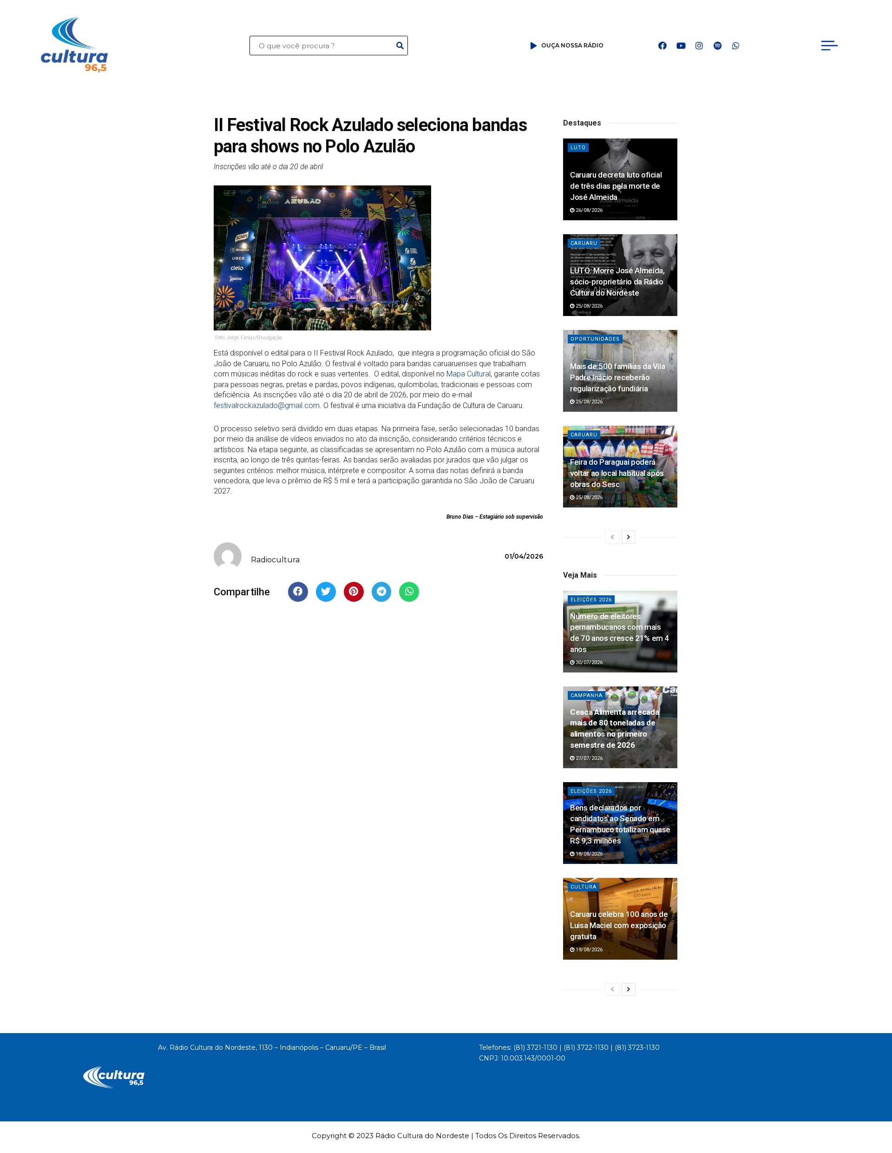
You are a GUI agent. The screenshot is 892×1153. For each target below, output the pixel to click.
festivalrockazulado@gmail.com (267, 405)
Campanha (587, 695)
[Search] (399, 45)
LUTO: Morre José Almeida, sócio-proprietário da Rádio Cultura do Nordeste (617, 281)
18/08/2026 (588, 854)
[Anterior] (612, 537)
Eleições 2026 (591, 600)
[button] (298, 592)
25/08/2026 (588, 306)
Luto (578, 148)
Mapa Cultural (468, 373)
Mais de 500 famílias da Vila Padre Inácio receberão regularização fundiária (617, 377)
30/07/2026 (588, 662)
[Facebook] (662, 45)
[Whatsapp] (735, 45)
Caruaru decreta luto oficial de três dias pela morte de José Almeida (616, 186)
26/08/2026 (588, 210)
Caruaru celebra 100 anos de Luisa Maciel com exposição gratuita (619, 925)
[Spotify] (717, 45)
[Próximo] (629, 537)
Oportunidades (595, 339)
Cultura (584, 887)
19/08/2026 (588, 950)
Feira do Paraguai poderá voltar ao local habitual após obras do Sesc (617, 473)
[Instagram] (699, 45)
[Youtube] (681, 45)
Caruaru (584, 243)
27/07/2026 (588, 758)
